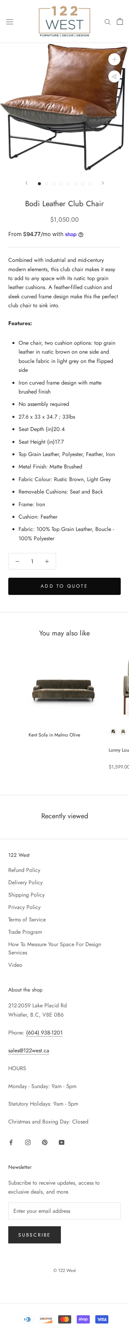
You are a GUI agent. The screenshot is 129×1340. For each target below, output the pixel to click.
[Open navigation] (9, 21)
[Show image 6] (75, 183)
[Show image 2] (46, 183)
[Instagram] (28, 1141)
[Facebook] (11, 1141)
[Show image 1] (39, 183)
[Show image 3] (53, 183)
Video (15, 965)
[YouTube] (61, 1141)
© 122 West (64, 1270)
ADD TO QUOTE (64, 586)
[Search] (108, 21)
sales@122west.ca (28, 1050)
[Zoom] (114, 59)
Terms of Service (27, 919)
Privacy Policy (24, 907)
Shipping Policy (26, 895)
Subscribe (34, 1234)
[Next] (103, 183)
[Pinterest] (44, 1141)
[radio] (113, 732)
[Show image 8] (90, 183)
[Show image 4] (61, 183)
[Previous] (26, 183)
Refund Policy (24, 870)
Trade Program (25, 932)
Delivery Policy (25, 882)
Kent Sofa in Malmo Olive (54, 734)
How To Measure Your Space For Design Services (54, 948)
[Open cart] (120, 21)
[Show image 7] (82, 183)
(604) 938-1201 (44, 1033)
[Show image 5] (68, 183)
